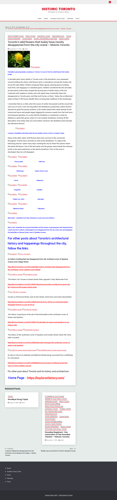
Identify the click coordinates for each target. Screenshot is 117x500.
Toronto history (27, 38)
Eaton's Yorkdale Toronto (16, 36)
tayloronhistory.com (58, 36)
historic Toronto (30, 36)
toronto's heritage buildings (53, 421)
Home (40, 18)
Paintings (70, 18)
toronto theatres (50, 419)
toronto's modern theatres (53, 424)
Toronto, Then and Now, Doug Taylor (45, 38)
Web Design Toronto (66, 495)
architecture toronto (51, 401)
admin (26, 49)
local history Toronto (43, 36)
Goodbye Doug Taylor (57, 18)
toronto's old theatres (52, 426)
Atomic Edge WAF (51, 495)
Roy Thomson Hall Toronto (53, 411)
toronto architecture (14, 38)
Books (46, 18)
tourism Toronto (64, 38)
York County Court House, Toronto (56, 429)
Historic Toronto (58, 9)
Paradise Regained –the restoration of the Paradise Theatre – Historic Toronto (57, 434)
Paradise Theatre (65, 409)
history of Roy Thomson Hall (54, 406)
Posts (77, 18)
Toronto (68, 36)
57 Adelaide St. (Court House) (54, 396)
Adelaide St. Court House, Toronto (56, 399)
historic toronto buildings (52, 404)
